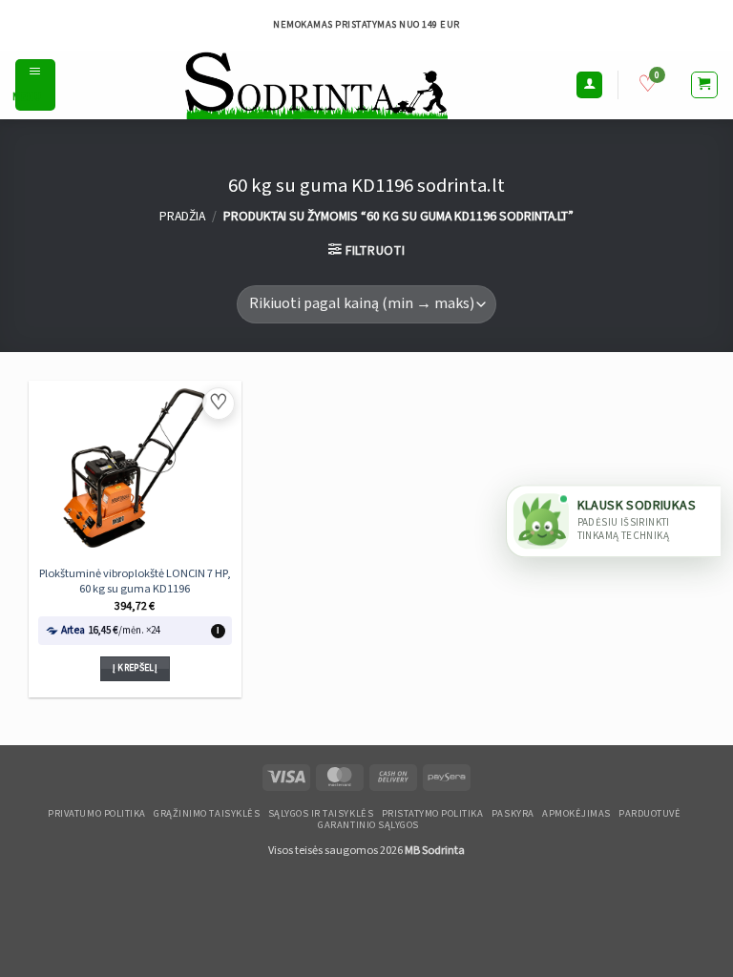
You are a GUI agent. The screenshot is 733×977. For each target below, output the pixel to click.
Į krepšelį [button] (135, 668)
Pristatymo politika (433, 814)
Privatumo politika (96, 814)
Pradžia (182, 216)
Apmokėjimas (576, 814)
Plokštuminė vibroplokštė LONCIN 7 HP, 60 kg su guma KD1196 (135, 581)
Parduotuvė (649, 814)
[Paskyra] (589, 85)
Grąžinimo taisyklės (207, 814)
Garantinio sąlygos (368, 825)
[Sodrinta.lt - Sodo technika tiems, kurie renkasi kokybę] (315, 85)
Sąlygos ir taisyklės (321, 814)
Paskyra (513, 814)
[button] (35, 85)
